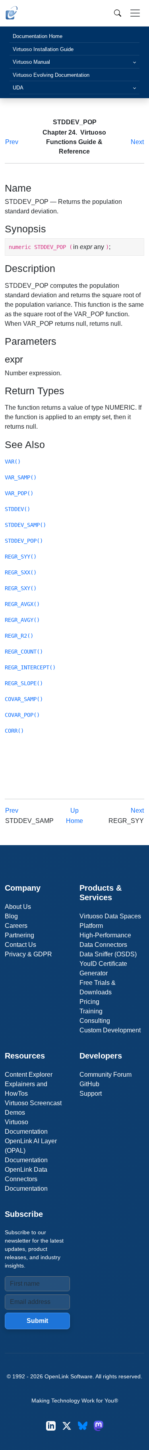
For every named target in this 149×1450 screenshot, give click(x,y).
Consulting (94, 1020)
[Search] (117, 13)
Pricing (89, 1001)
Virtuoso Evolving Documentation (51, 75)
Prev (11, 142)
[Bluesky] (82, 1426)
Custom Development (110, 1030)
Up (74, 810)
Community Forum (105, 1074)
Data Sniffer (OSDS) (108, 954)
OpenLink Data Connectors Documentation (26, 1179)
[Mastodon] (98, 1426)
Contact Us (20, 944)
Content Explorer (28, 1074)
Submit (37, 1320)
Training (91, 1011)
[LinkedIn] (51, 1426)
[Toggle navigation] (135, 13)
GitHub (89, 1084)
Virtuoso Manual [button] (31, 62)
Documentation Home (37, 36)
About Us (18, 906)
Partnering (19, 935)
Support (90, 1093)
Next (137, 142)
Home (74, 820)
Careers (16, 925)
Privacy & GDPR (28, 954)
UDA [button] (18, 88)
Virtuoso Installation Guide (43, 49)
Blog (11, 916)
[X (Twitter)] (67, 1426)
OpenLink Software (69, 1376)
